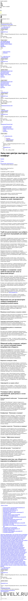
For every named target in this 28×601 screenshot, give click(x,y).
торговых (16, 562)
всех (1, 538)
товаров (20, 561)
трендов (20, 562)
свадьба (15, 557)
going (2, 534)
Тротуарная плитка (5, 41)
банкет (2, 535)
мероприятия (22, 547)
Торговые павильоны (5, 587)
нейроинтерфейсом (11, 549)
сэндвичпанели (4, 561)
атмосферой (24, 534)
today (11, 534)
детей (12, 539)
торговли (3, 562)
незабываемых (4, 549)
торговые (7, 562)
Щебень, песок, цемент (6, 44)
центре (6, 565)
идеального (5, 541)
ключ (18, 545)
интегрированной (4, 542)
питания (2, 553)
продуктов (3, 555)
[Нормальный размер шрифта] (1, 3)
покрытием (7, 553)
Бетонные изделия (5, 42)
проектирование (13, 555)
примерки (13, 554)
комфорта (21, 545)
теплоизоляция (11, 561)
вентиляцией (8, 536)
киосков (11, 545)
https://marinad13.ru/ (13, 292)
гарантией (17, 538)
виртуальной (16, 536)
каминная (9, 543)
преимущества (4, 554)
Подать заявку (4, 40)
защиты (25, 540)
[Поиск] (2, 48)
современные (16, 559)
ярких (22, 565)
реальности (9, 556)
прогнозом (17, 554)
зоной (2, 541)
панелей (21, 552)
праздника (16, 553)
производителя (20, 555)
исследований (19, 542)
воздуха (24, 536)
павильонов (11, 552)
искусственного (12, 542)
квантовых (3, 545)
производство (4, 556)
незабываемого (20, 548)
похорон (11, 553)
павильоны (16, 552)
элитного (11, 565)
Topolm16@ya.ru (4, 31)
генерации (22, 538)
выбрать (4, 538)
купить (10, 546)
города (2, 539)
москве (5, 548)
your (13, 534)
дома (22, 539)
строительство (4, 560)
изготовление (12, 541)
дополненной (4, 540)
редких (19, 556)
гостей (5, 539)
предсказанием (22, 553)
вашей (25, 535)
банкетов (11, 535)
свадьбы (22, 557)
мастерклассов (4, 547)
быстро (18, 535)
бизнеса (15, 535)
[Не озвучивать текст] (1, 22)
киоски (7, 545)
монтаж (2, 548)
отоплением (22, 550)
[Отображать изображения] (1, 16)
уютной (21, 563)
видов (12, 536)
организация (7, 550)
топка (24, 561)
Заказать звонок (4, 29)
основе (12, 550)
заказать (20, 540)
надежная (15, 548)
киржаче (15, 545)
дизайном (16, 539)
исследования (4, 543)
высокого (9, 538)
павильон (6, 552)
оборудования (23, 549)
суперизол (9, 560)
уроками (6, 563)
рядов (12, 557)
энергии (19, 565)
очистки (2, 552)
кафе (12, 543)
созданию (21, 559)
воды (21, 536)
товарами (17, 561)
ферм (24, 563)
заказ (17, 540)
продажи (22, 554)
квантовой (20, 543)
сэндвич (14, 560)
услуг (9, 563)
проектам (7, 555)
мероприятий (15, 547)
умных (2, 563)
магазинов (20, 546)
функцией (3, 565)
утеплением (16, 563)
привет (8, 554)
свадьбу (19, 557)
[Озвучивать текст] (1, 20)
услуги (12, 563)
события (10, 559)
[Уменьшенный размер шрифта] (1, 2)
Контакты (3, 46)
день (10, 539)
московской (10, 548)
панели (25, 552)
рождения (8, 557)
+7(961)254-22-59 (6, 26)
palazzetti (7, 534)
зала (23, 540)
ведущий (2, 536)
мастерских (9, 547)
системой (6, 559)
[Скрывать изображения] (1, 17)
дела (8, 539)
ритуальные (3, 557)
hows (4, 534)
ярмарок (2, 566)
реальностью (15, 556)
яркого (25, 565)
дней (20, 539)
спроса (24, 559)
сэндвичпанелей (19, 560)
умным (23, 562)
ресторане (23, 556)
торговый (11, 562)
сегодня (2, 559)
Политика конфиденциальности (8, 590)
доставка (9, 540)
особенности (17, 550)
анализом (16, 534)
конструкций (3, 546)
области (18, 549)
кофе (8, 546)
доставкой (13, 540)
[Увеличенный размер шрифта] (2, 5)
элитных (15, 565)
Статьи (2, 45)
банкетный (6, 535)
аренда (20, 534)
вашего (22, 535)
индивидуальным (19, 541)
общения (2, 550)
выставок (13, 538)
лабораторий (15, 546)
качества (16, 543)
